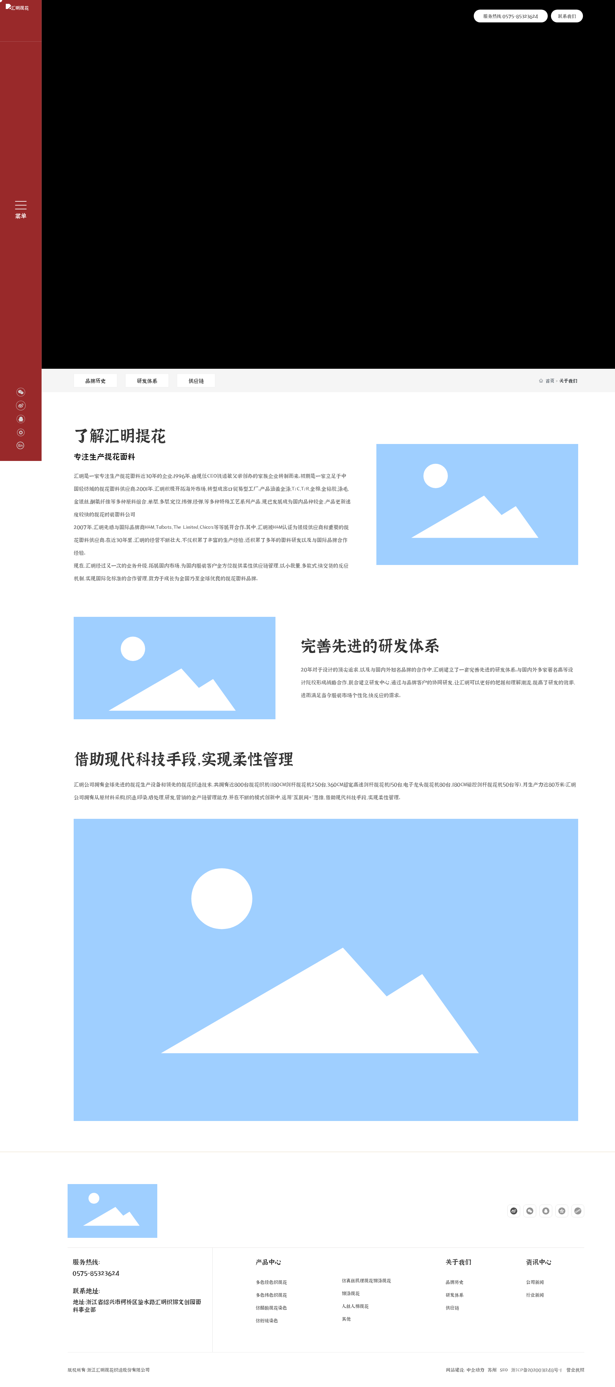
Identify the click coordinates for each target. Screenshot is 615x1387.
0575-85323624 (96, 1273)
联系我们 (567, 16)
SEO (504, 1369)
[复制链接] (574, 1211)
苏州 (492, 1370)
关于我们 (458, 1261)
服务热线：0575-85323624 (510, 16)
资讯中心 (539, 1261)
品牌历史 (95, 380)
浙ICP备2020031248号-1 (536, 1370)
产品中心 (268, 1261)
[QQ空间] (558, 1211)
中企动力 (475, 1370)
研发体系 (147, 380)
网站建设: (456, 1370)
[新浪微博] (510, 1211)
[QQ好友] (542, 1211)
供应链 (196, 380)
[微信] (526, 1211)
